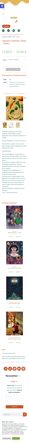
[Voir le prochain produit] (26, 93)
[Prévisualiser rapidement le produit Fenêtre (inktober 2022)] (26, 314)
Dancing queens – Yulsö (14, 232)
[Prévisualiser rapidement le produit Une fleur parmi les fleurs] (26, 243)
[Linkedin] (19, 30)
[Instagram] (8, 30)
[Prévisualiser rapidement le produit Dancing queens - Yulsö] (26, 208)
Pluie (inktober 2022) (14, 303)
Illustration (14, 231)
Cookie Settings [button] (6, 438)
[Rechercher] (25, 414)
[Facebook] (13, 30)
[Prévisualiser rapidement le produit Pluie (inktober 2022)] (26, 279)
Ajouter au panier (13, 69)
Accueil (4, 34)
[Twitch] (3, 30)
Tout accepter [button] (16, 438)
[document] (14, 381)
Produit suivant (21, 93)
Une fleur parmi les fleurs (15, 268)
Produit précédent (9, 93)
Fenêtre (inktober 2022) (14, 339)
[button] (2, 6)
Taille (4, 60)
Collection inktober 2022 (14, 34)
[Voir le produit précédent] (3, 93)
